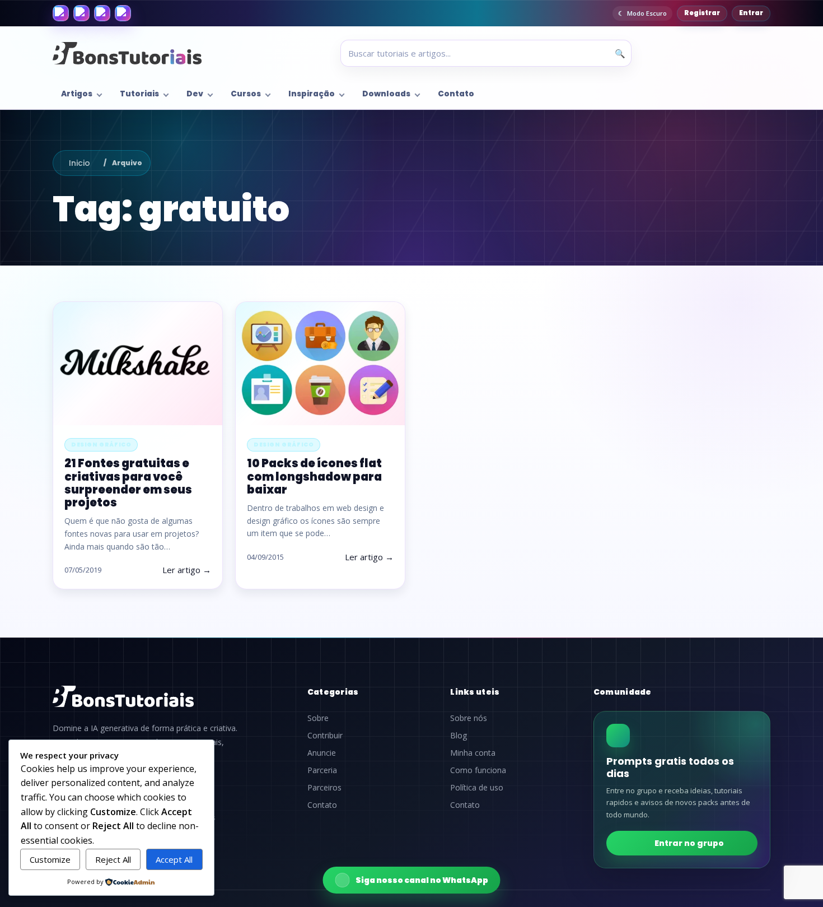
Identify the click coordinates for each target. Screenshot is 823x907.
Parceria (322, 770)
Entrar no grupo (689, 843)
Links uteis (474, 691)
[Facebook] (61, 13)
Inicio (79, 163)
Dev (194, 94)
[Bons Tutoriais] (127, 53)
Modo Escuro (647, 13)
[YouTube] (123, 13)
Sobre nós (468, 718)
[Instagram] (81, 13)
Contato (456, 94)
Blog (458, 736)
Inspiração (311, 94)
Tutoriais (139, 94)
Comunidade (622, 691)
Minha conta (472, 753)
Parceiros (324, 788)
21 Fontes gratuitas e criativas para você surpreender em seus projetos (128, 482)
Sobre (318, 718)
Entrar (751, 12)
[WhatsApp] (102, 13)
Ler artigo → (186, 569)
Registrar (702, 12)
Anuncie (321, 753)
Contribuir (325, 736)
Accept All (174, 859)
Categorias (333, 691)
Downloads (386, 94)
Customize (50, 859)
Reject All (113, 859)
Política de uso (476, 788)
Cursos (246, 94)
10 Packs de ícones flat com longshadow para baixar (314, 476)
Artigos (76, 94)
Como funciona (478, 770)
